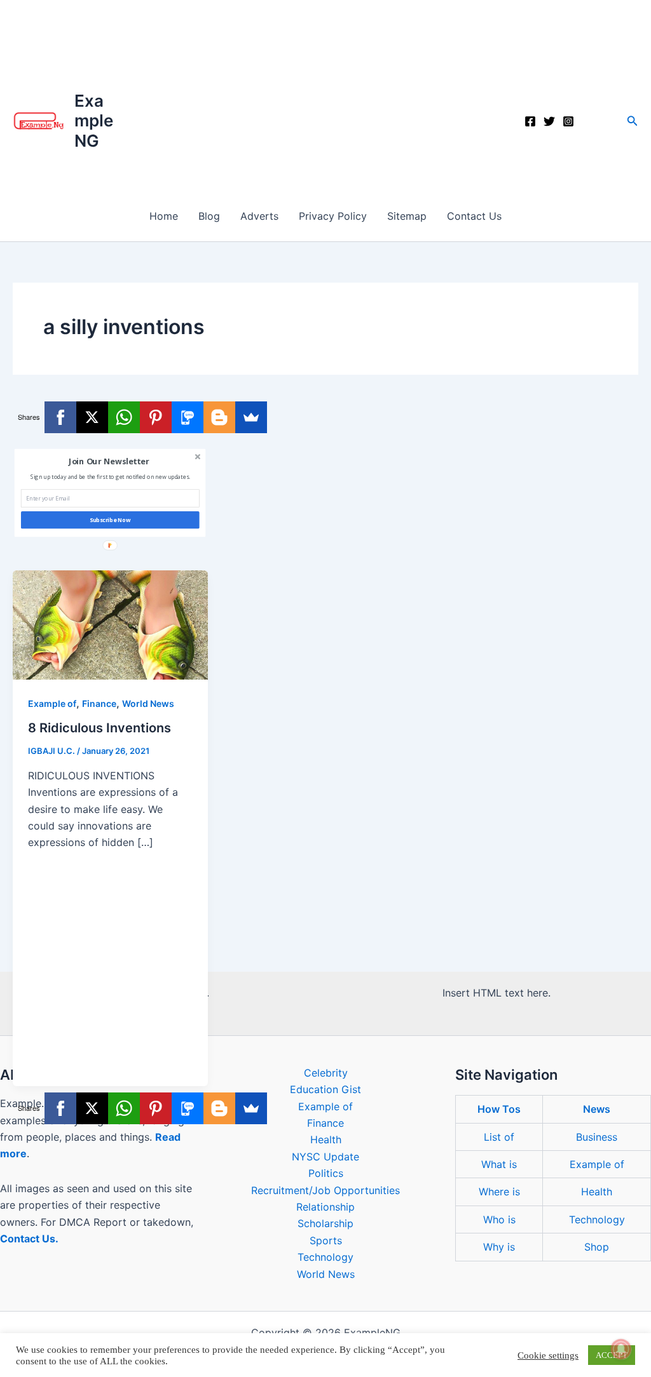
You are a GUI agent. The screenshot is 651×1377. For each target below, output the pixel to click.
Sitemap (407, 216)
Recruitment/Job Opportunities (325, 1190)
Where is (499, 1191)
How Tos (499, 1109)
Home (163, 216)
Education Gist (325, 1089)
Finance (99, 703)
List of (499, 1137)
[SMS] (187, 417)
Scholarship (325, 1223)
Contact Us (474, 216)
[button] (632, 121)
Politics (325, 1173)
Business (596, 1137)
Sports (326, 1240)
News (596, 1109)
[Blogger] (219, 417)
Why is (499, 1246)
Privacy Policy (333, 216)
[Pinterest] (156, 417)
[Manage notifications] (621, 1349)
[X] (92, 417)
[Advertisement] (325, 95)
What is (499, 1164)
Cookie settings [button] (548, 1355)
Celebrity (326, 1072)
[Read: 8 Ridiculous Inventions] (110, 623)
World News (148, 703)
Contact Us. (29, 1238)
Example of (52, 703)
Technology (325, 1257)
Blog (209, 216)
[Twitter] (549, 121)
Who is (499, 1219)
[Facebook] (530, 121)
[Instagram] (568, 121)
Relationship (325, 1206)
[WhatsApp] (124, 417)
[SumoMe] (251, 417)
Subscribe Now (110, 520)
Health (325, 1139)
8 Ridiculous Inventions (99, 728)
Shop (596, 1246)
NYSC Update (325, 1156)
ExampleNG (93, 120)
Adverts (259, 216)
